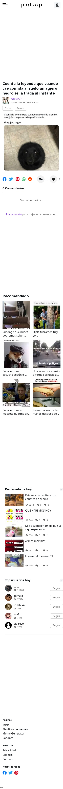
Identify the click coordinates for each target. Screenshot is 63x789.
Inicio (6, 725)
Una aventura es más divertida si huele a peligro (46, 373)
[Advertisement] (31, 45)
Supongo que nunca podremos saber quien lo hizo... (15, 333)
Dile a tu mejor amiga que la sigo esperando (43, 527)
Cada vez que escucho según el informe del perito (14, 373)
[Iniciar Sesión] (57, 5)
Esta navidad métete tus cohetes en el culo (40, 497)
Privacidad (9, 750)
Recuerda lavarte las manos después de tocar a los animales (45, 412)
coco (16, 586)
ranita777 (16, 98)
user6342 (19, 605)
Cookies (8, 755)
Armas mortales (35, 541)
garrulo (18, 596)
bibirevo (18, 623)
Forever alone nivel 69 (39, 556)
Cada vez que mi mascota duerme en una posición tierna (15, 412)
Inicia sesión (14, 214)
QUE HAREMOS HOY (38, 510)
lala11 (17, 614)
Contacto (8, 759)
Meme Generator (14, 733)
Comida (20, 108)
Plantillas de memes (15, 729)
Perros (8, 108)
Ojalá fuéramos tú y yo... (45, 333)
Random (8, 738)
